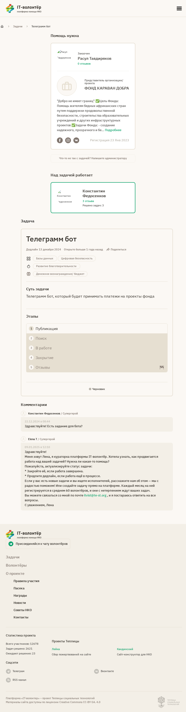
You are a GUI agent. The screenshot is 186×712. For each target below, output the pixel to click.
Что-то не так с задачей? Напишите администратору (93, 158)
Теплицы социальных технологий (73, 698)
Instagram (68, 140)
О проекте (15, 573)
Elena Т (32, 439)
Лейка (56, 649)
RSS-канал (19, 680)
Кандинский (125, 649)
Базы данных (44, 258)
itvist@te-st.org (95, 495)
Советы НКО (23, 610)
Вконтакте (107, 671)
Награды (20, 595)
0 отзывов (84, 63)
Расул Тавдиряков (94, 58)
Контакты (21, 617)
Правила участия (26, 581)
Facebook (60, 140)
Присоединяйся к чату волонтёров (42, 544)
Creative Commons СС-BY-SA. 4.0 (80, 702)
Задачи (18, 26)
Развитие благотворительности (56, 266)
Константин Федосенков (44, 413)
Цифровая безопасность (77, 258)
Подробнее (113, 130)
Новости (20, 603)
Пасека (19, 588)
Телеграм (18, 671)
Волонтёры (16, 565)
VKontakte (76, 140)
